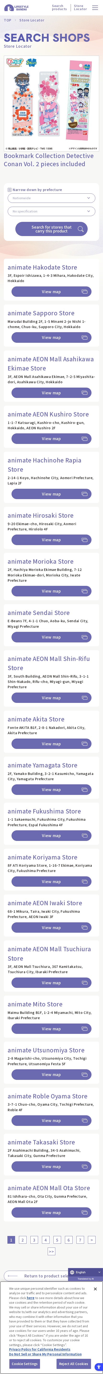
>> (51, 1251)
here (30, 1297)
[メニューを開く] (95, 8)
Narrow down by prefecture (37, 189)
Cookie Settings (25, 1363)
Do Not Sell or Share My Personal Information (45, 1354)
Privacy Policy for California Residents (39, 1349)
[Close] (95, 1289)
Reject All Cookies (73, 1363)
